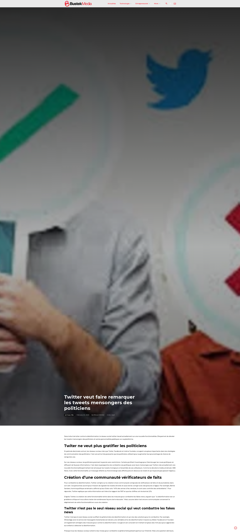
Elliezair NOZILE (99, 415)
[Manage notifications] (235, 527)
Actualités (69, 415)
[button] (166, 4)
